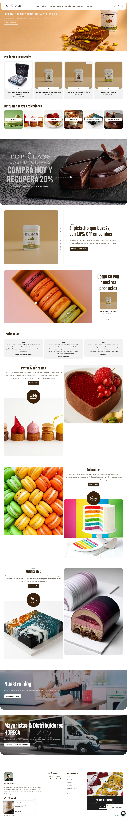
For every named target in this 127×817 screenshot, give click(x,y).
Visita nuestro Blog (12, 696)
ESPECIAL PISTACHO (78, 249)
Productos (44, 6)
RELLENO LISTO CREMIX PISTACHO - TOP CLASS (48, 92)
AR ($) (118, 815)
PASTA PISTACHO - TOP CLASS (108, 92)
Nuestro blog (17, 684)
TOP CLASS (12, 815)
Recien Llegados (105, 807)
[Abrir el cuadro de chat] (123, 813)
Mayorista (70, 794)
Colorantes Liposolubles (104, 800)
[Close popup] (124, 805)
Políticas (80, 6)
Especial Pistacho (72, 788)
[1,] (68, 313)
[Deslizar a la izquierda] (117, 56)
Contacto (69, 785)
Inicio (68, 777)
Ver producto (25, 18)
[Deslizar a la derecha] (121, 56)
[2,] (36, 302)
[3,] (47, 297)
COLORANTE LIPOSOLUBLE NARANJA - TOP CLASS (58, 320)
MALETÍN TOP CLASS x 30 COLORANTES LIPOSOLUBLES (18, 93)
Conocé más (33, 383)
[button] (114, 6)
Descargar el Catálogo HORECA (17, 745)
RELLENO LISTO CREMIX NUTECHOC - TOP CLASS (78, 92)
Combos (69, 782)
